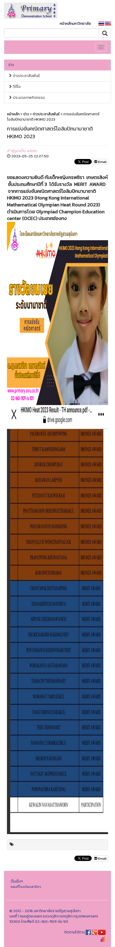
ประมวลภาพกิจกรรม (28, 97)
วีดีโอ (16, 86)
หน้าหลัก (13, 114)
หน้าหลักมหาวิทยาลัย (75, 23)
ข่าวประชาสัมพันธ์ (26, 76)
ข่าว (11, 65)
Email (101, 162)
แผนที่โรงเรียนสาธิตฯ (26, 886)
